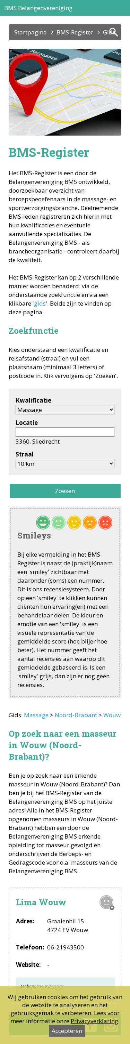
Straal (25, 454)
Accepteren (67, 1031)
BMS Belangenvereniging (38, 8)
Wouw (112, 715)
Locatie (27, 423)
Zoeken (65, 491)
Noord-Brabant (76, 715)
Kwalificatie (33, 400)
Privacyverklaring (94, 1021)
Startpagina (30, 32)
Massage (36, 715)
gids (40, 303)
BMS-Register (75, 32)
